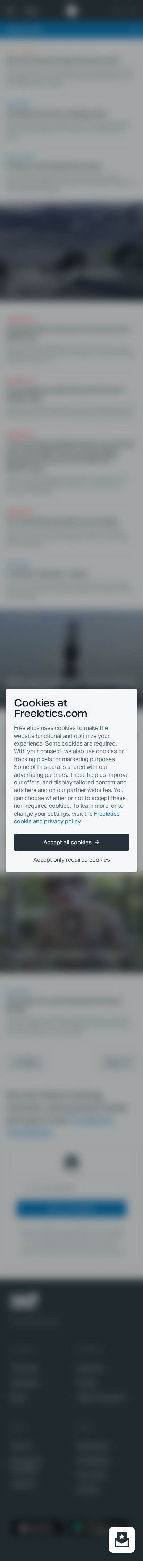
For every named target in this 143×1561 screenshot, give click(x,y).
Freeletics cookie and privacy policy (67, 817)
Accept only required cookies (71, 859)
